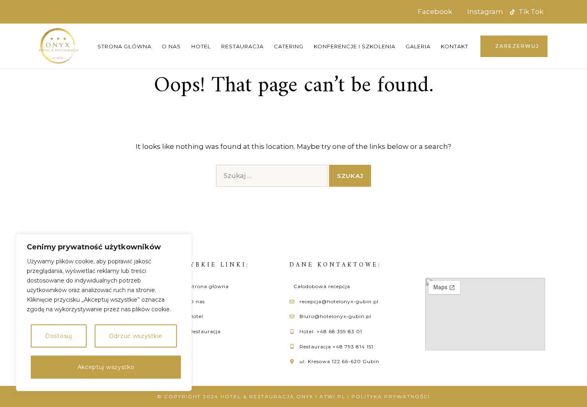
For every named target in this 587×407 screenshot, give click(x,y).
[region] (104, 312)
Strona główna (124, 46)
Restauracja (242, 46)
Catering (288, 46)
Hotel (201, 46)
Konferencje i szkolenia (354, 46)
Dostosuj (58, 336)
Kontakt (454, 46)
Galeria (418, 46)
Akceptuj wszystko (106, 367)
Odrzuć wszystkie (136, 336)
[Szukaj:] (271, 176)
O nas (171, 46)
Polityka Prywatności (390, 396)
